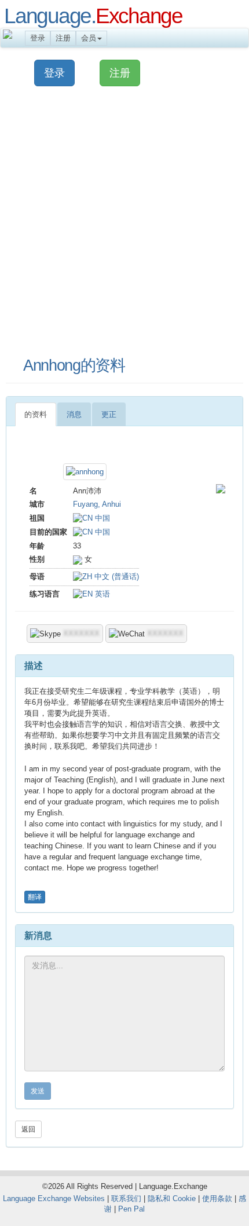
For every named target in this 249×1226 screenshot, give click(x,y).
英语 (101, 594)
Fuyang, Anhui (97, 504)
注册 (63, 38)
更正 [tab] (108, 414)
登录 (37, 38)
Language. (93, 15)
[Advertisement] (124, 222)
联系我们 (126, 1198)
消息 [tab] (74, 414)
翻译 (35, 897)
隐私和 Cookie (172, 1198)
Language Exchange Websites (54, 1198)
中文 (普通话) (115, 576)
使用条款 (217, 1198)
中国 (101, 518)
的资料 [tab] (35, 414)
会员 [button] (88, 38)
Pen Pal (131, 1209)
